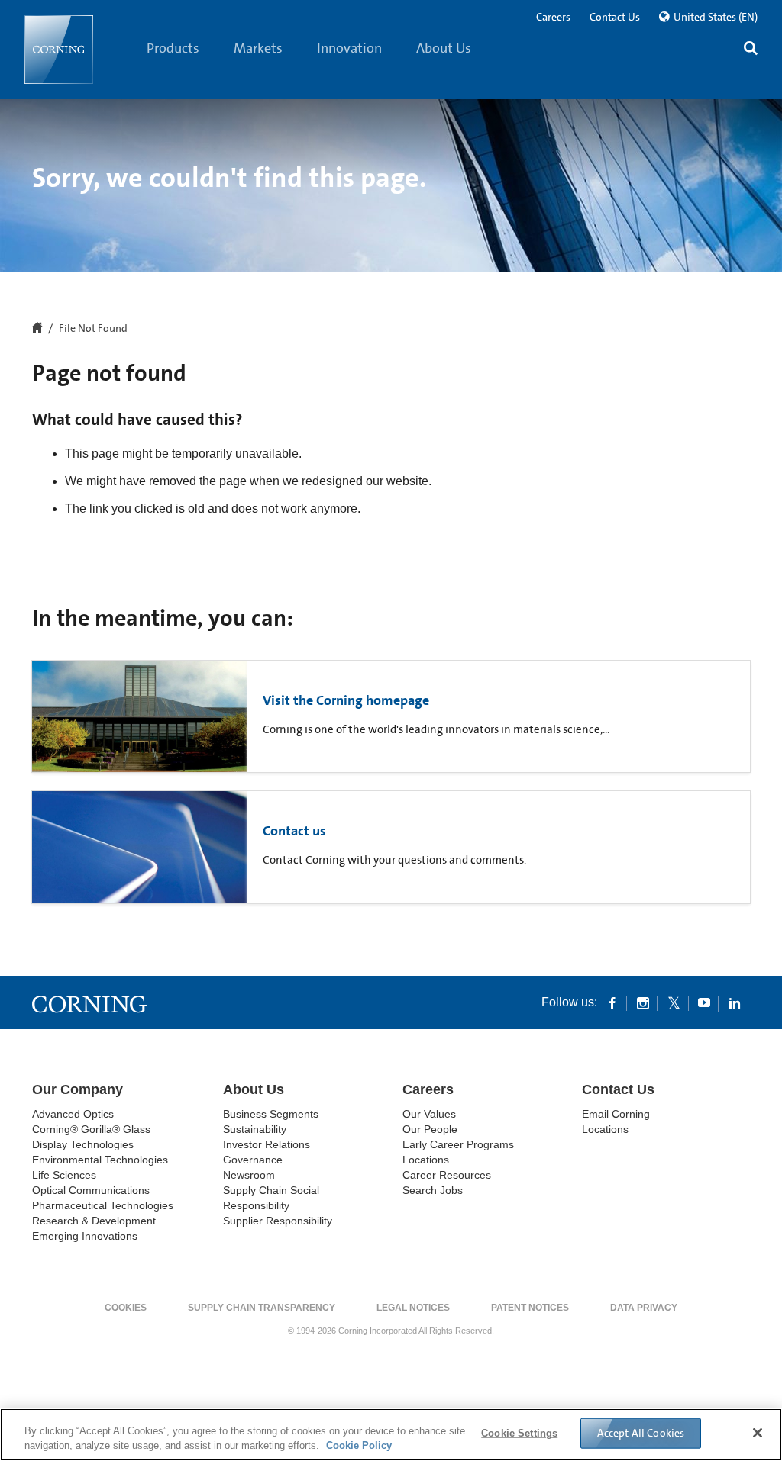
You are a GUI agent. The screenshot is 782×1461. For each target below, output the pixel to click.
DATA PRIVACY (643, 1307)
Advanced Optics (73, 1114)
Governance (253, 1160)
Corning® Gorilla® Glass (91, 1129)
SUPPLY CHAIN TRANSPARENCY (261, 1307)
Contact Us (615, 17)
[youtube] (704, 1002)
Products (173, 48)
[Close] (757, 1433)
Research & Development (94, 1221)
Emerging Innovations (84, 1236)
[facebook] (612, 1002)
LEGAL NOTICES (413, 1307)
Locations (425, 1160)
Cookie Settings (519, 1433)
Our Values (429, 1114)
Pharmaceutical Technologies (102, 1205)
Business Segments (270, 1114)
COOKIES (126, 1307)
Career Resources (446, 1175)
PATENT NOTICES (530, 1307)
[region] (391, 1434)
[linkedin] (734, 1002)
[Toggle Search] (751, 50)
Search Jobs (432, 1190)
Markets (258, 48)
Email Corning (616, 1114)
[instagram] (643, 1002)
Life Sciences (64, 1175)
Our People (429, 1129)
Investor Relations (266, 1144)
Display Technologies (83, 1144)
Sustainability (254, 1129)
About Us (443, 48)
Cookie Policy (359, 1445)
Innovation (349, 48)
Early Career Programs (458, 1144)
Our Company (77, 1089)
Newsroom (249, 1175)
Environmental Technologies (100, 1160)
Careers (553, 17)
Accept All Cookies (641, 1433)
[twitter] (673, 1002)
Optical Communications (91, 1190)
